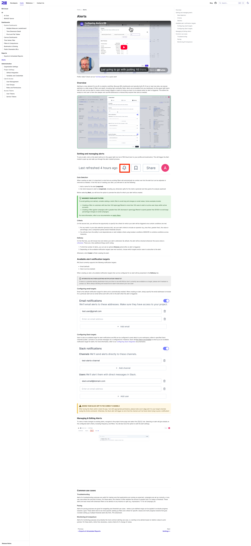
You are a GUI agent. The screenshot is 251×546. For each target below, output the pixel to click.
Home (78, 9)
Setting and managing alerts (184, 12)
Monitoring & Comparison (184, 42)
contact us (82, 283)
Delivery (179, 20)
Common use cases (181, 34)
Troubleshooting (182, 36)
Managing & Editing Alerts (183, 31)
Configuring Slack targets (184, 28)
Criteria (179, 18)
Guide (22, 3)
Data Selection (181, 15)
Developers (14, 3)
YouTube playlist (100, 77)
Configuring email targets (184, 26)
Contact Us (40, 3)
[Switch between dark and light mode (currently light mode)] (247, 3)
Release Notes (6, 543)
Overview (178, 10)
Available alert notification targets (186, 23)
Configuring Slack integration (126, 341)
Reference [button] (29, 3)
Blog (211, 3)
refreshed (80, 243)
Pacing (179, 39)
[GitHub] (215, 3)
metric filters (116, 215)
